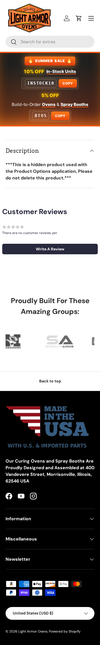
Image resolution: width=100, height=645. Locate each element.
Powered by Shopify (65, 631)
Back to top (50, 381)
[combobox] (50, 42)
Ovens (49, 104)
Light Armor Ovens (33, 631)
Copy (67, 83)
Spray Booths (74, 104)
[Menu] (91, 18)
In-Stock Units (61, 71)
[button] (79, 18)
